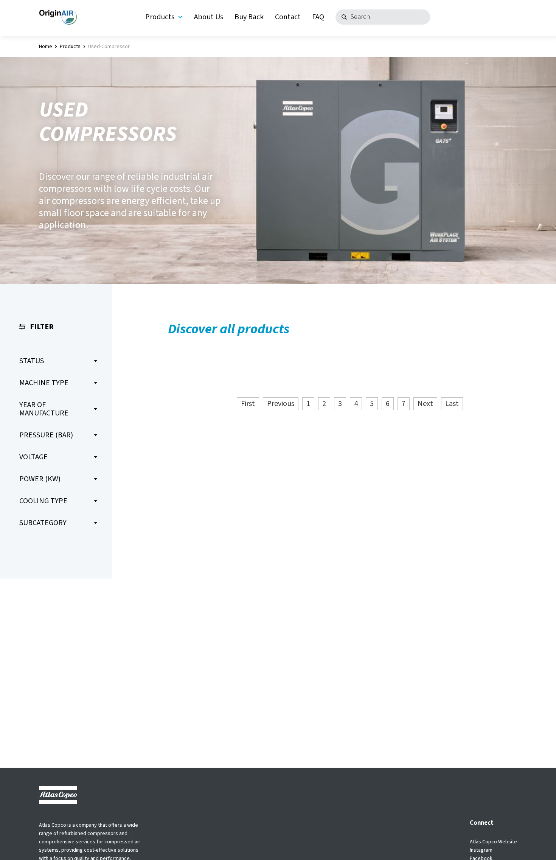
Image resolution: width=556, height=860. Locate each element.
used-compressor (109, 46)
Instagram (481, 850)
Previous (280, 403)
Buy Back (249, 17)
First (248, 403)
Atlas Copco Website (493, 842)
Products (159, 17)
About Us (208, 17)
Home (45, 46)
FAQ (318, 17)
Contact (288, 17)
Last (452, 403)
